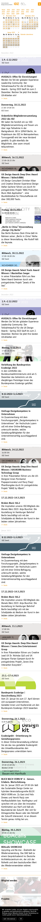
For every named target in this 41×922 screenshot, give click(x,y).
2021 (32, 10)
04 (13, 20)
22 (6, 26)
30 (9, 28)
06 (18, 20)
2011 (8, 14)
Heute (3, 10)
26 (16, 26)
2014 (32, 12)
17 (11, 24)
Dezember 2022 (30, 16)
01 (6, 20)
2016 (22, 12)
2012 (3, 14)
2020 (3, 12)
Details (5, 98)
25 (13, 26)
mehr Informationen (9, 919)
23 (9, 26)
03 (11, 20)
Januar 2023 (11, 32)
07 (4, 22)
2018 (12, 12)
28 (4, 28)
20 (18, 24)
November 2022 (11, 16)
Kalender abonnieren (27, 34)
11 (13, 22)
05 (16, 20)
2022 (27, 10)
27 (18, 26)
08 (6, 22)
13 (18, 22)
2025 (13, 10)
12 (16, 22)
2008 (22, 14)
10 (11, 22)
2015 (27, 12)
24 (11, 26)
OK (21, 919)
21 (4, 26)
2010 (12, 14)
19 (16, 24)
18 (13, 24)
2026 (8, 10)
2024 (18, 10)
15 (6, 24)
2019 (8, 12)
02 (9, 20)
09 (9, 22)
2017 (17, 12)
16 (9, 24)
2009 (17, 14)
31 (35, 28)
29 (6, 28)
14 (4, 24)
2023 (22, 10)
